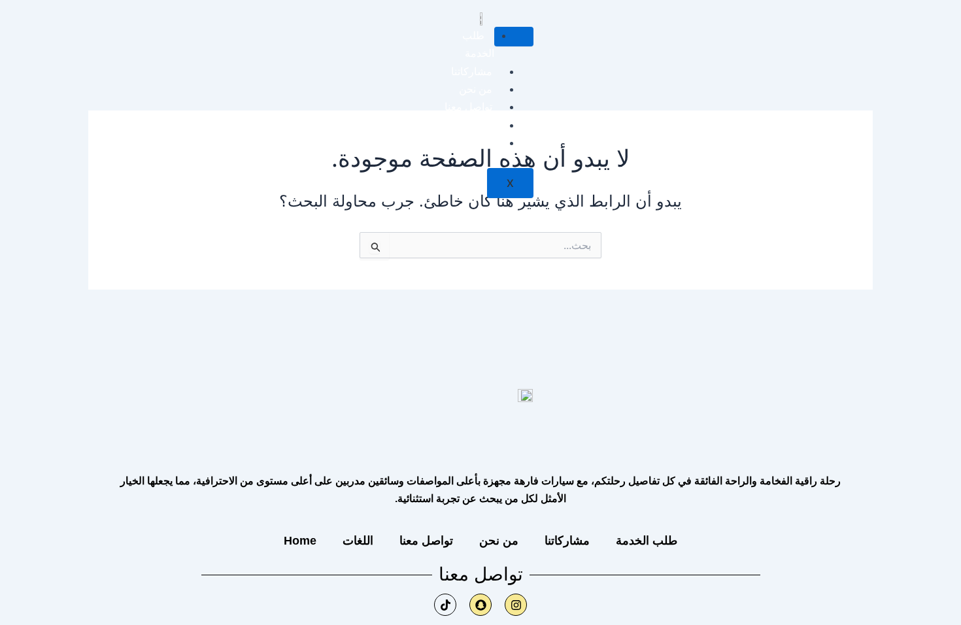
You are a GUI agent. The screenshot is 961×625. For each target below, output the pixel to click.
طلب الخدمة (646, 540)
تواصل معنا (468, 106)
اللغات (478, 125)
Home (478, 142)
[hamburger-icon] (513, 36)
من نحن (475, 89)
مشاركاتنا (471, 71)
